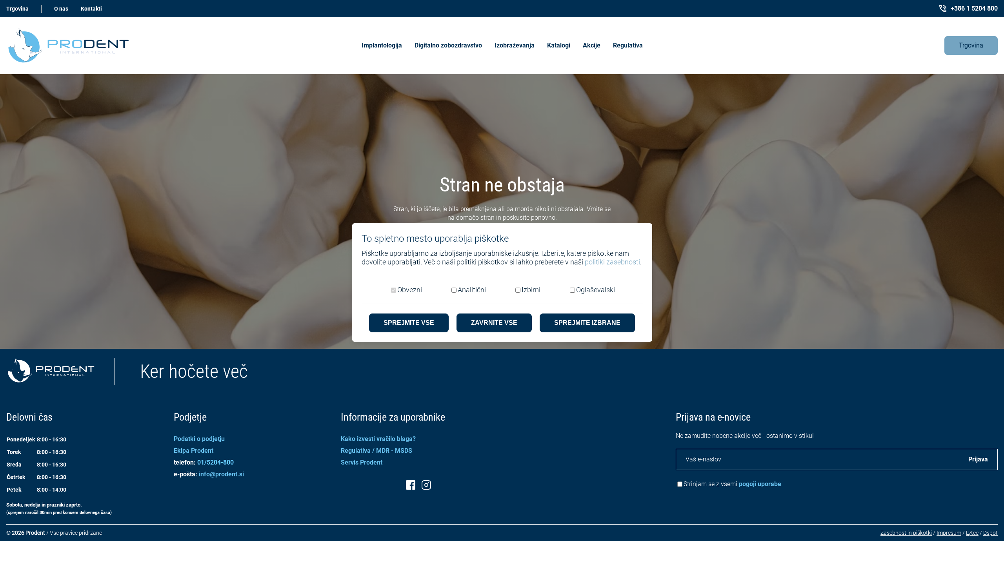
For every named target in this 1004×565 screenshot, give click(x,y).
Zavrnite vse (494, 322)
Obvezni (409, 290)
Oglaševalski (595, 290)
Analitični (472, 290)
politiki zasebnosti (612, 262)
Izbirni (531, 290)
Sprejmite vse (409, 322)
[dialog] (502, 282)
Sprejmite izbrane (587, 322)
